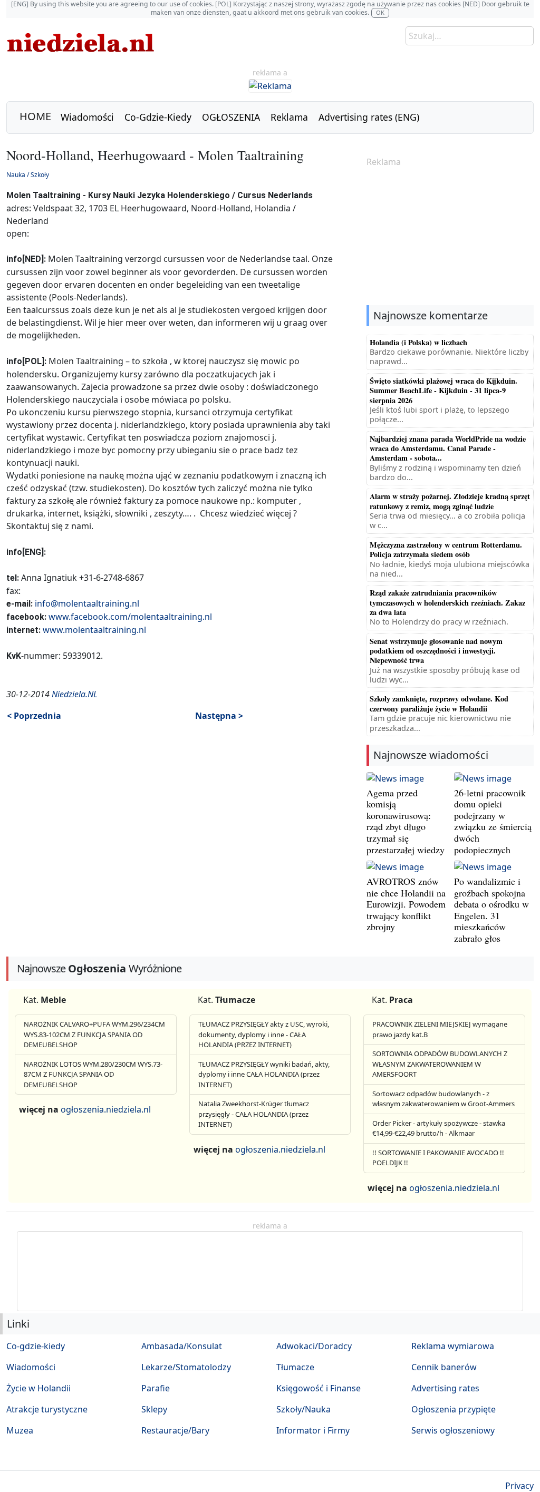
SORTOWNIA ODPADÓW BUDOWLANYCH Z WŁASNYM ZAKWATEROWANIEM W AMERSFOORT (439, 1064)
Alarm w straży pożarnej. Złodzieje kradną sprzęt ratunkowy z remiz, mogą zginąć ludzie (450, 501)
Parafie (155, 1388)
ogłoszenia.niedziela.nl (106, 1109)
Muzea (19, 1430)
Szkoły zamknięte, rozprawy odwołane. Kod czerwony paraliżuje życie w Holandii (439, 703)
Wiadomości (87, 117)
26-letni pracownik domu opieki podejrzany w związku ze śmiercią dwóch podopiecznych (493, 821)
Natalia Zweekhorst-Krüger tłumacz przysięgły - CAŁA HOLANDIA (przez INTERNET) (253, 1114)
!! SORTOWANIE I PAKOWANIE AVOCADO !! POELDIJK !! (438, 1158)
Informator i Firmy (313, 1430)
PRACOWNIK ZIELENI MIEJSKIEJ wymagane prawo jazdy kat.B (439, 1029)
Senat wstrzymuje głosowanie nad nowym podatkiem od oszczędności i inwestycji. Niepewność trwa (436, 651)
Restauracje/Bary (175, 1430)
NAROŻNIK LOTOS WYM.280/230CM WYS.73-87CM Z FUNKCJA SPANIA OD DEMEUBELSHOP (93, 1074)
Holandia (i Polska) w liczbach (418, 342)
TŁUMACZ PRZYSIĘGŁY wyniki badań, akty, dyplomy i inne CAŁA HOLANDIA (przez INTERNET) (264, 1074)
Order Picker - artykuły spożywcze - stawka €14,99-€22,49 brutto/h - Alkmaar (438, 1128)
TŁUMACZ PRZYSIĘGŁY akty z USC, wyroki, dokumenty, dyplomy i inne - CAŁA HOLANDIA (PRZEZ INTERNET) (263, 1034)
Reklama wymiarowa (452, 1346)
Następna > (219, 715)
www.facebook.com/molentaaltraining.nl (130, 616)
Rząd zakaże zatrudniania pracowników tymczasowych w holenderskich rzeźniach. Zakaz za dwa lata (447, 602)
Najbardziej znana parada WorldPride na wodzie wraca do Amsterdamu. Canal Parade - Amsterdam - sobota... (448, 448)
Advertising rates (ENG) (369, 117)
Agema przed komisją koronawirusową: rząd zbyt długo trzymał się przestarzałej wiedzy (406, 821)
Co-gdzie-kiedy (35, 1346)
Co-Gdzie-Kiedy (157, 117)
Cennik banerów (444, 1367)
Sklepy (154, 1409)
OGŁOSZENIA (231, 117)
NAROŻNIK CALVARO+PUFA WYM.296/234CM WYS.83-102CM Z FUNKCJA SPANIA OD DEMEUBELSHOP (94, 1034)
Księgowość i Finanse (318, 1388)
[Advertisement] (450, 237)
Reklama (289, 117)
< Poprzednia (34, 715)
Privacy (519, 1485)
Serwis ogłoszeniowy (453, 1430)
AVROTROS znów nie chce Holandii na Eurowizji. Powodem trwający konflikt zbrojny (406, 904)
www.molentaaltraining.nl (94, 630)
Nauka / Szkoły (27, 174)
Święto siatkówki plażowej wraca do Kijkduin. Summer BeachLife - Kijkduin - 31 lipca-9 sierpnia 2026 (443, 390)
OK (380, 12)
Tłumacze (295, 1367)
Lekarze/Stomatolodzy (186, 1367)
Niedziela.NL (75, 694)
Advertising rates (445, 1388)
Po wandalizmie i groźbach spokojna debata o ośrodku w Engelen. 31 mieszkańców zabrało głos (491, 909)
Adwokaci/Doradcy (314, 1346)
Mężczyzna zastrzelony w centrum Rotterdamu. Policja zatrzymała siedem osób (446, 549)
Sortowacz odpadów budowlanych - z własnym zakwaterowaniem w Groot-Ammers (443, 1099)
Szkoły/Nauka (303, 1409)
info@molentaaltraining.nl (87, 603)
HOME (35, 116)
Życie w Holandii (38, 1388)
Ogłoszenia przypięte (453, 1409)
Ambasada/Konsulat (181, 1346)
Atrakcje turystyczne (47, 1409)
